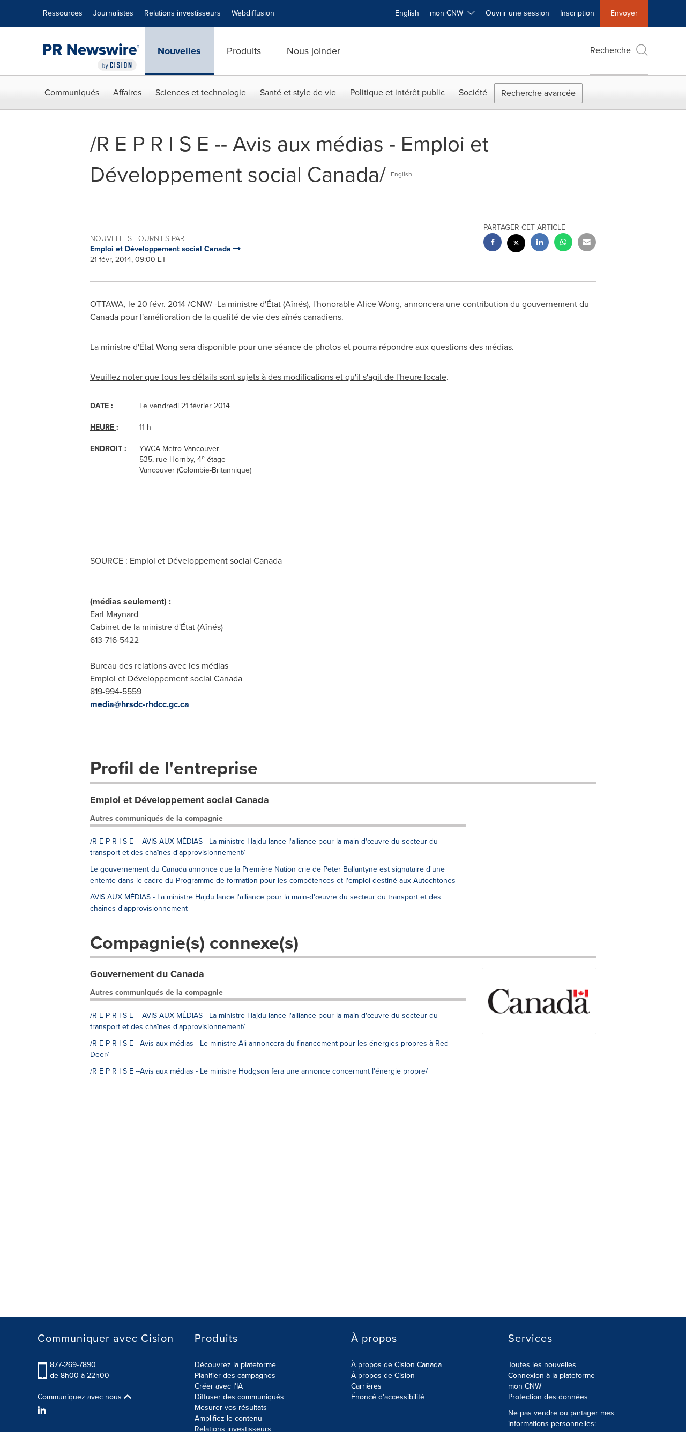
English (407, 13)
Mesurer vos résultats (231, 1407)
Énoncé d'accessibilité (387, 1397)
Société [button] (473, 92)
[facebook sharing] (492, 243)
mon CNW (524, 1386)
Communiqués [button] (71, 92)
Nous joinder (313, 51)
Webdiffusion (253, 13)
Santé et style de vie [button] (298, 92)
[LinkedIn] (43, 1410)
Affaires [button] (127, 92)
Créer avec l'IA (219, 1386)
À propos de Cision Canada (396, 1364)
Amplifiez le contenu (228, 1418)
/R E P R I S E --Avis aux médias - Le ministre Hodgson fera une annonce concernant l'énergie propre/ (259, 1071)
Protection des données (548, 1397)
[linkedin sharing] (540, 243)
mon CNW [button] (448, 13)
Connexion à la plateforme (551, 1375)
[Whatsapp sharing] (563, 243)
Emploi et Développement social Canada (179, 800)
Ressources (63, 13)
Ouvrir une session (517, 13)
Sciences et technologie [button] (200, 92)
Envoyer (624, 13)
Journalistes (113, 13)
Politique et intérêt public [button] (397, 92)
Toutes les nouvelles (542, 1364)
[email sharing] (587, 243)
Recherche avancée (538, 93)
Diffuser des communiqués (239, 1397)
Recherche (610, 50)
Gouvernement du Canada (147, 974)
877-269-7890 (73, 1364)
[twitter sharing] (516, 244)
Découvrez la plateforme (235, 1364)
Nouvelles (179, 51)
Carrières (366, 1386)
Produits (244, 51)
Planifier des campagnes (235, 1375)
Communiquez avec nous (81, 1397)
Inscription (577, 13)
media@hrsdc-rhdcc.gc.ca (139, 704)
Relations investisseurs (182, 13)
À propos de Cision (383, 1375)
